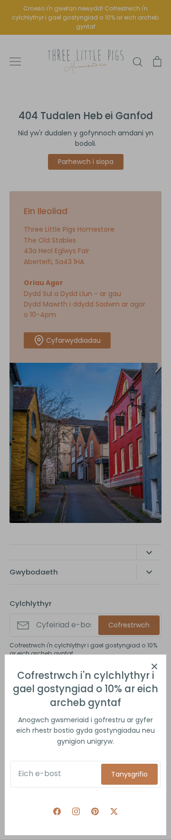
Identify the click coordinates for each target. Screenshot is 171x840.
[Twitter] (114, 811)
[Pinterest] (95, 811)
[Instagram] (76, 811)
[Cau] (154, 666)
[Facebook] (57, 811)
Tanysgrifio (129, 774)
